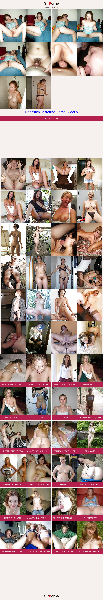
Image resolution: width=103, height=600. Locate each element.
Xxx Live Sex (51, 118)
